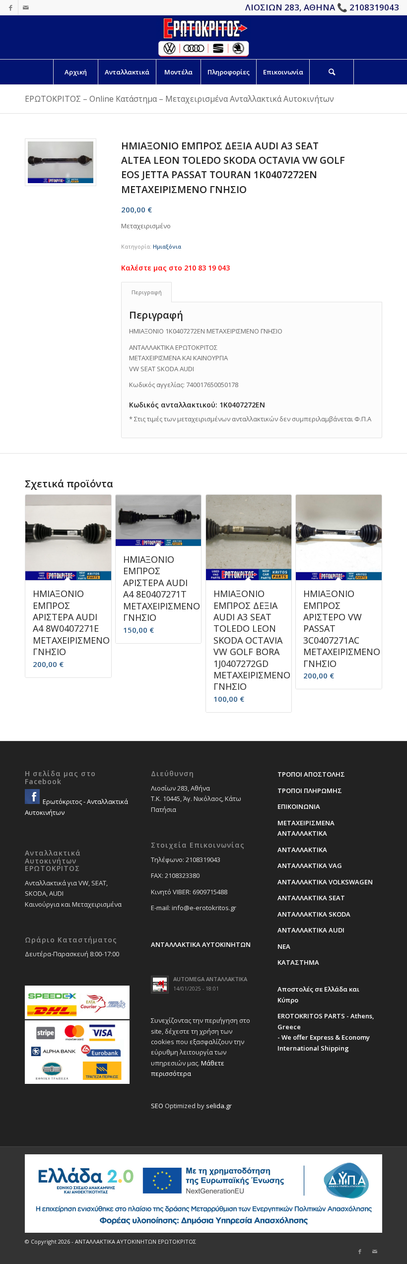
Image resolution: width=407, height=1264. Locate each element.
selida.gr (219, 1105)
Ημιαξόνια (167, 246)
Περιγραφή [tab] (147, 292)
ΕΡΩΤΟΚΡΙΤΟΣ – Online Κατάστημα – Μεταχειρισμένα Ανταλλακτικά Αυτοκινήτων (179, 98)
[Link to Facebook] (10, 7)
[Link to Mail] (25, 7)
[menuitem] (75, 72)
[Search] (331, 72)
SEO (157, 1105)
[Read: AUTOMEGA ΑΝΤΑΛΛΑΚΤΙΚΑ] (160, 985)
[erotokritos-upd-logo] (203, 37)
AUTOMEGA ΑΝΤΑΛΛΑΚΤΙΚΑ (210, 979)
